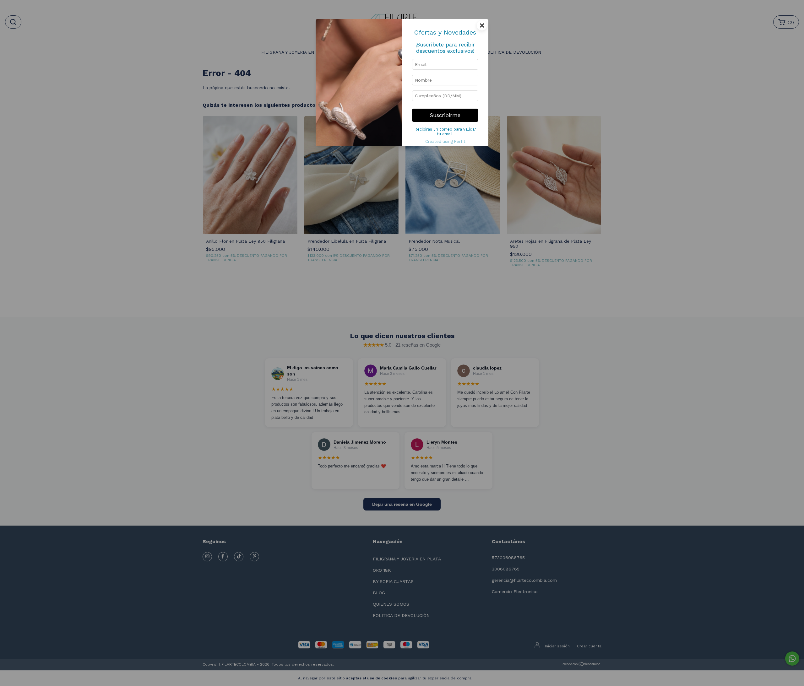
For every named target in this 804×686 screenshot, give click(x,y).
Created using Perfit (445, 141)
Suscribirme (445, 115)
